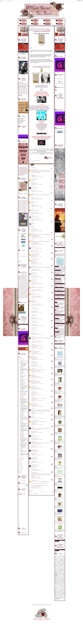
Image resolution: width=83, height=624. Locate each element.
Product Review (63, 583)
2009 (20, 471)
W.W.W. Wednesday (22, 366)
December (21, 358)
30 (51, 373)
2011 (20, 357)
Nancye (33, 286)
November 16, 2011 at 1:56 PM (36, 359)
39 (51, 426)
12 (51, 253)
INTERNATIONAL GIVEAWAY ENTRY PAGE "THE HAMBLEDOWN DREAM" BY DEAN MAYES (39, 29)
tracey (32, 350)
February (21, 467)
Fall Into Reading (61, 569)
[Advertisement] (22, 510)
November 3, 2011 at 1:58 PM (36, 184)
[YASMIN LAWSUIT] (41, 622)
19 (51, 299)
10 (51, 239)
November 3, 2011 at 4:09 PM (36, 206)
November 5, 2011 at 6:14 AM (36, 263)
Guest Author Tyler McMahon (24, 385)
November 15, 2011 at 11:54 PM (37, 312)
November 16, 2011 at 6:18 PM (36, 366)
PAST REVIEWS (20, 122)
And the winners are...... (23, 450)
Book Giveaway (60, 563)
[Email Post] (38, 160)
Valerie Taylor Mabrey (34, 253)
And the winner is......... (23, 373)
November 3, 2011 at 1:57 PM (36, 176)
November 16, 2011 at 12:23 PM (37, 342)
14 (51, 265)
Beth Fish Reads (62, 424)
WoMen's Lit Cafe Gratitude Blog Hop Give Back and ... (24, 406)
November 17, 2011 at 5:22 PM (36, 470)
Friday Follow (63, 571)
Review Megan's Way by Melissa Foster (23, 376)
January (21, 468)
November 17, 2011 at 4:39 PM (36, 439)
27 (51, 355)
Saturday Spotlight (57, 586)
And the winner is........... (23, 416)
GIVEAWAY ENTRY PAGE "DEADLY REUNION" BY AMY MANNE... (23, 402)
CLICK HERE (23, 74)
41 (51, 441)
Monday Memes (22, 389)
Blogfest (63, 562)
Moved (19, 492)
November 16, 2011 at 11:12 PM (37, 389)
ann (32, 193)
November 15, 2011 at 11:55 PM (37, 318)
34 (51, 396)
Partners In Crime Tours (62, 582)
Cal (32, 408)
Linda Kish (33, 246)
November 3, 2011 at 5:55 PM (36, 237)
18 (51, 292)
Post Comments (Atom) (36, 493)
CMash (56, 89)
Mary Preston (33, 272)
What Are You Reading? (58, 596)
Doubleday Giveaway (57, 568)
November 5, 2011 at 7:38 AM (36, 277)
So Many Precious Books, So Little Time (59, 321)
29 (51, 368)
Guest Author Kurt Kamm (23, 437)
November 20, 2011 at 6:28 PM (36, 487)
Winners (57, 598)
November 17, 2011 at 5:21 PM (36, 454)
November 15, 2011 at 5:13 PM (36, 290)
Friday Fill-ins (58, 571)
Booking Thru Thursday (59, 565)
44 (51, 464)
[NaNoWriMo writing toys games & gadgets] (60, 266)
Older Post (52, 491)
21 (51, 314)
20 (51, 307)
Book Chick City (60, 407)
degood (33, 434)
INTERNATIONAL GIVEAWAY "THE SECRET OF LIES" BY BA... (24, 454)
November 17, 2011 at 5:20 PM (36, 447)
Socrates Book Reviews (61, 269)
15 (51, 272)
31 (51, 379)
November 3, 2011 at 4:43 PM (36, 220)
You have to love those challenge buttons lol (23, 394)
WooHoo (21, 374)
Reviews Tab (57, 585)
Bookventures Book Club (57, 566)
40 (51, 434)
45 (51, 472)
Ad (55, 561)
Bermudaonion (62, 529)
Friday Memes (21, 380)
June (20, 462)
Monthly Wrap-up (58, 581)
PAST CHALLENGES (21, 121)
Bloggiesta (56, 563)
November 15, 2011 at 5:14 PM (36, 305)
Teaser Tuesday (22, 367)
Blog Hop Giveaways (58, 562)
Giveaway (33, 161)
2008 (20, 472)
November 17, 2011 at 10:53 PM (37, 478)
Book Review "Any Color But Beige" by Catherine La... (24, 392)
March (21, 465)
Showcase (60, 587)
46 (51, 480)
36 (51, 408)
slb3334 (33, 186)
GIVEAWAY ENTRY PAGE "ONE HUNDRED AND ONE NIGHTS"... (24, 369)
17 (51, 286)
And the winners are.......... (23, 442)
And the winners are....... (23, 379)
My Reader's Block (62, 365)
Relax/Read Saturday (58, 584)
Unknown (56, 90)
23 (51, 327)
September (21, 458)
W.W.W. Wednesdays (22, 411)
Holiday (61, 576)
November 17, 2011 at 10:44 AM (37, 413)
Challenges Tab (56, 567)
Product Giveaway (58, 583)
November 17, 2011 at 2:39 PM (36, 424)
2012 (20, 356)
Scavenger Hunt (56, 587)
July (20, 460)
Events (56, 569)
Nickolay (33, 336)
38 (51, 419)
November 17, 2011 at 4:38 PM (36, 432)
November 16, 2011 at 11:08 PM (37, 377)
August (21, 459)
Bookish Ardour (60, 273)
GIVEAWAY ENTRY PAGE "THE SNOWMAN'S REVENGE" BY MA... (23, 364)
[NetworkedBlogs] (59, 130)
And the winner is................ (23, 412)
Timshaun (33, 368)
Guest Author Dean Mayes (23, 443)
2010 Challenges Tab (62, 555)
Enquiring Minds (63, 568)
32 (51, 385)
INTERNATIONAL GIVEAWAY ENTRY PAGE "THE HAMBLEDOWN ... (24, 445)
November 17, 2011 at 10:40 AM (37, 406)
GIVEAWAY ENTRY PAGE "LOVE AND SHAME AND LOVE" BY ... (24, 430)
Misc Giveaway (57, 580)
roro (32, 215)
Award (64, 561)
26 (51, 349)
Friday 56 (56, 570)
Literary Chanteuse (34, 169)
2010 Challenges (56, 555)
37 (51, 415)
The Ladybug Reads (59, 294)
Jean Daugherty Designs (24, 345)
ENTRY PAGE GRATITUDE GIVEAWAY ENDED (23, 400)
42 (51, 448)
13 (51, 258)
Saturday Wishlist (62, 586)
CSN (63, 567)
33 (51, 391)
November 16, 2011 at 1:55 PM (36, 353)
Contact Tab (60, 567)
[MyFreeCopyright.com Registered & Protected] (41, 604)
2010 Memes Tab (58, 556)
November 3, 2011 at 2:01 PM (36, 191)
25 (51, 344)
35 (51, 402)
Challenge (62, 566)
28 (51, 361)
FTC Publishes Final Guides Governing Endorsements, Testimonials (22, 276)
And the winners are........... (23, 404)
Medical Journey (62, 578)
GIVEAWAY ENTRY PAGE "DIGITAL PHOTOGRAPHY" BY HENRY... (24, 426)
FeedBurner (61, 83)
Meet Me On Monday (58, 579)
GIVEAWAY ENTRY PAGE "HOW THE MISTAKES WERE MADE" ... (23, 387)
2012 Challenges (22, 436)
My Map (56, 466)
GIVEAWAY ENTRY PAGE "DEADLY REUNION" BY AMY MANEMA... (23, 409)
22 (51, 320)
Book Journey (57, 305)
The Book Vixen (60, 506)
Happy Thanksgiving (22, 381)
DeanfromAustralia (34, 480)
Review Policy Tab (63, 584)
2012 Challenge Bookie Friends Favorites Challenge (24, 418)
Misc (62, 579)
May (20, 463)
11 (51, 246)
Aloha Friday (21, 396)
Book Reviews (61, 564)
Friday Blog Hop (62, 570)
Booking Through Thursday (23, 428)
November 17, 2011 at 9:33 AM (36, 400)
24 (51, 336)
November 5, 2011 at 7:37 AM (36, 270)
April (21, 464)
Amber (32, 233)
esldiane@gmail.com (34, 420)
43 (51, 456)
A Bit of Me (61, 560)
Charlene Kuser (34, 441)
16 (51, 279)
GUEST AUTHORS (20, 119)
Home (41, 491)
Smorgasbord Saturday (61, 588)
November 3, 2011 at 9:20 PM (36, 251)
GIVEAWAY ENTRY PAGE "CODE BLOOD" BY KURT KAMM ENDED (24, 440)
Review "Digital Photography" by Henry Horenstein (24, 423)
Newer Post (30, 491)
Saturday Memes (61, 585)
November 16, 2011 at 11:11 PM (37, 383)
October (21, 457)
